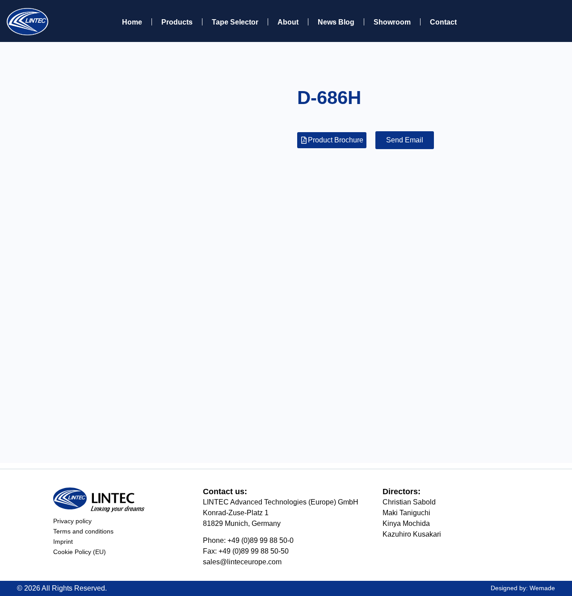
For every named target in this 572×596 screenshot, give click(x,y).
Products (177, 21)
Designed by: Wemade (523, 588)
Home (132, 21)
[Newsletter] (534, 21)
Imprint (63, 541)
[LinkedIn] (554, 21)
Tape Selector (235, 21)
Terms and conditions (83, 531)
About (288, 21)
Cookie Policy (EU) (79, 551)
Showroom (392, 21)
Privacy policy (72, 521)
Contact (443, 21)
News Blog (336, 21)
